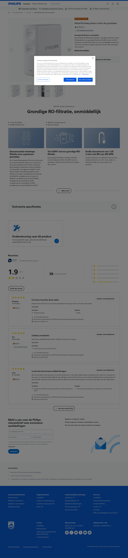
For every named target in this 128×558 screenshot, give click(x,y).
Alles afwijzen (70, 80)
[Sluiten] (93, 58)
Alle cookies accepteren (85, 80)
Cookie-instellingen (43, 80)
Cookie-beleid (85, 74)
